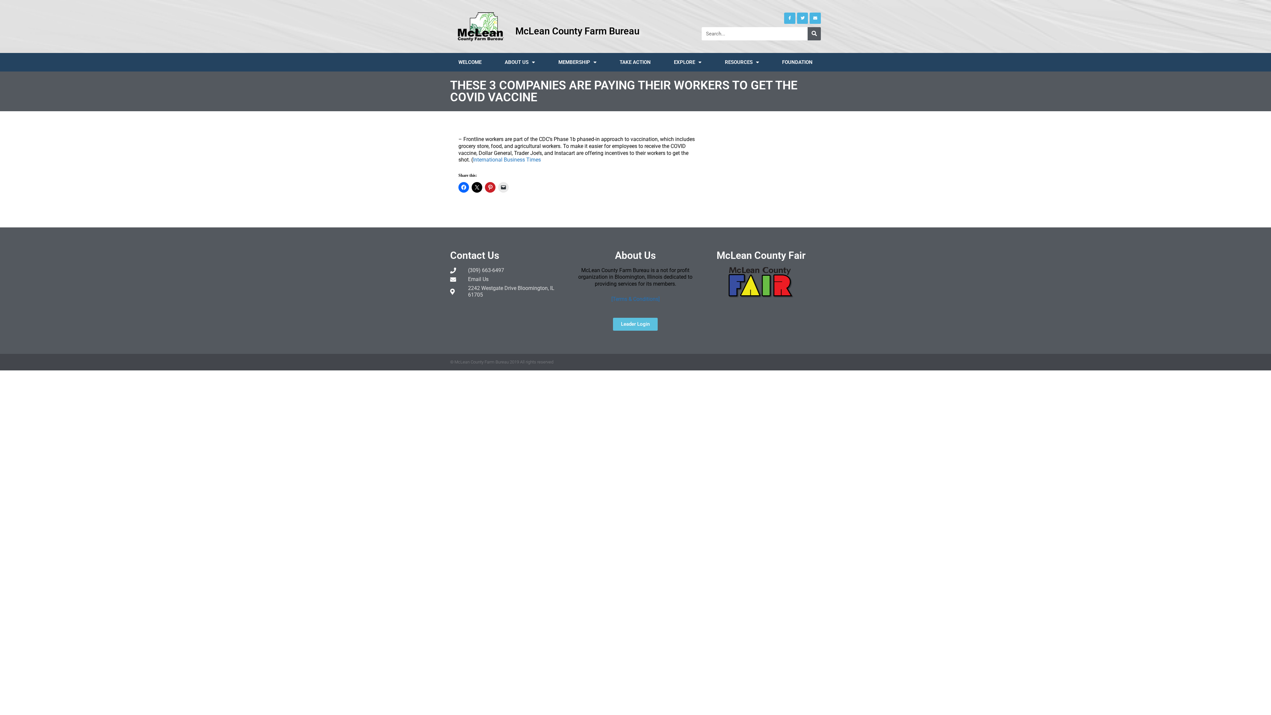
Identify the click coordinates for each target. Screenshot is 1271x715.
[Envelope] (815, 18)
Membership (574, 62)
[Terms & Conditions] (635, 299)
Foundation (797, 62)
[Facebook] (789, 18)
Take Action (635, 62)
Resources (739, 62)
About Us (517, 62)
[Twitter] (802, 18)
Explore (684, 62)
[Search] (814, 33)
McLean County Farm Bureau (577, 31)
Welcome (470, 62)
